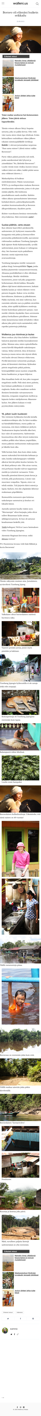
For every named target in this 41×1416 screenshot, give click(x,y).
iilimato (5, 539)
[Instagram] (20, 1407)
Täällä (4, 527)
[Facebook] (14, 1334)
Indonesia (19, 1312)
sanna (13, 1328)
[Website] (17, 1334)
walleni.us (20, 3)
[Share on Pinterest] (33, 1318)
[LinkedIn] (23, 1407)
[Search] (37, 4)
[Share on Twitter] (8, 1318)
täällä (30, 217)
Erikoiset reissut (10, 56)
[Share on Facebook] (20, 1318)
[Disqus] (20, 1369)
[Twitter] (11, 1334)
